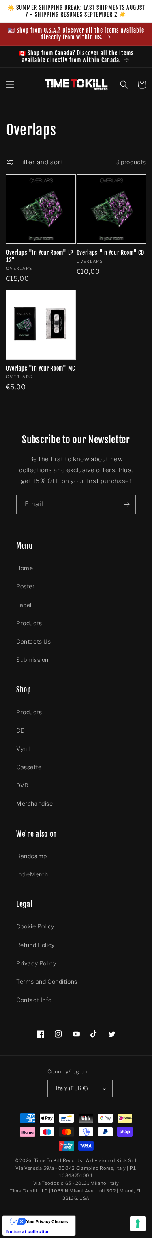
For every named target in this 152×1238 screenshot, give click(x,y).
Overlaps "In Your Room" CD (110, 252)
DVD (22, 785)
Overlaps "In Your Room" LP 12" (39, 256)
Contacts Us (33, 641)
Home (24, 567)
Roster (25, 586)
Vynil (23, 748)
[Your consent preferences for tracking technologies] (138, 1223)
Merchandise (34, 803)
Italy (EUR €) (72, 1088)
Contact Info (33, 999)
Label (24, 604)
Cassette (29, 766)
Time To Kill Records (58, 1160)
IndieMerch (32, 874)
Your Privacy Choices (47, 1221)
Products (29, 623)
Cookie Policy (35, 926)
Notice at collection (28, 1231)
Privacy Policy (36, 963)
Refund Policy (35, 944)
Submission (32, 659)
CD (20, 730)
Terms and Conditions (46, 981)
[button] (10, 84)
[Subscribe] (126, 504)
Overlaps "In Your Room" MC (40, 368)
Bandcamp (31, 855)
